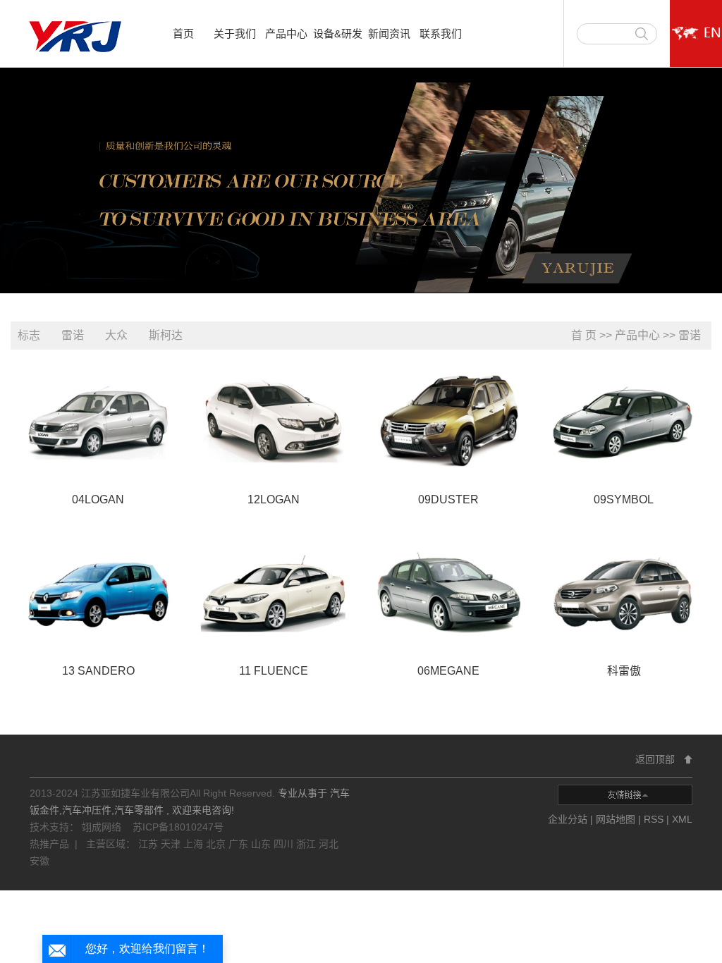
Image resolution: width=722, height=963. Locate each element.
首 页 (583, 335)
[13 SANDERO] (98, 592)
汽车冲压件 (86, 810)
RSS (653, 819)
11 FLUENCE (273, 671)
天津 (172, 843)
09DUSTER (448, 499)
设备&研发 (337, 33)
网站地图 (617, 819)
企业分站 (567, 819)
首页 (183, 33)
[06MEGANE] (449, 592)
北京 (217, 843)
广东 (239, 843)
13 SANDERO (98, 671)
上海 (194, 843)
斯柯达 (166, 335)
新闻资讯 (389, 33)
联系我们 (441, 33)
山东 (262, 843)
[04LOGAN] (98, 421)
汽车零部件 (139, 810)
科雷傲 (624, 671)
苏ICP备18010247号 (178, 827)
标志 (29, 335)
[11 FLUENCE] (273, 592)
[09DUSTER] (449, 421)
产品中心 (286, 33)
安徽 (39, 860)
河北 (328, 843)
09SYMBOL (624, 499)
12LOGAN (273, 499)
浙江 (307, 843)
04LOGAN (98, 499)
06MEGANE (448, 671)
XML (682, 819)
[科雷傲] (623, 592)
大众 (116, 335)
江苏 (149, 843)
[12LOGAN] (273, 421)
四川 (285, 843)
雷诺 (72, 335)
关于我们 (235, 33)
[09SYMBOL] (623, 421)
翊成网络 (103, 827)
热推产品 (49, 843)
